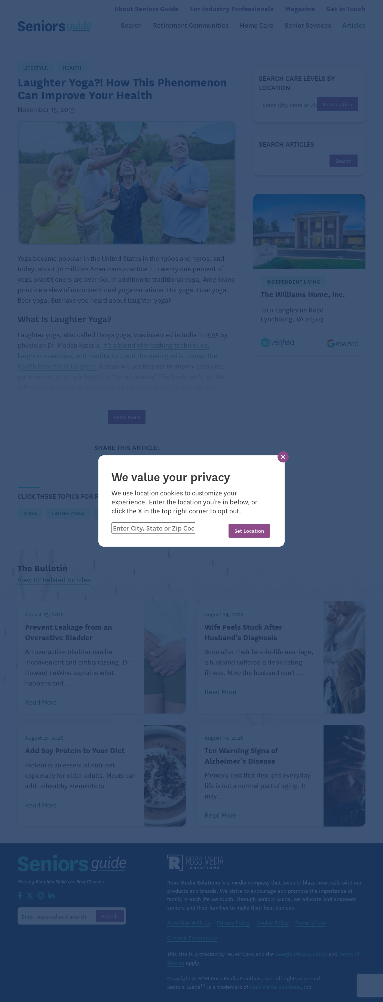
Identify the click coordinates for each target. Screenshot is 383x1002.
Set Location (249, 530)
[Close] (283, 456)
